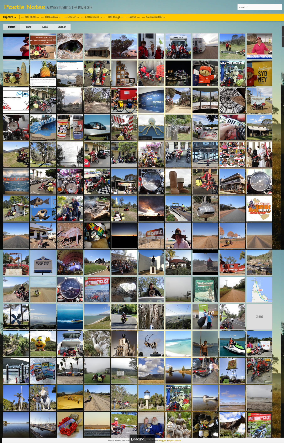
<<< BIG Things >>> (114, 17)
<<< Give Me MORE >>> (153, 17)
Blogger (162, 440)
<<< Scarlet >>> (71, 17)
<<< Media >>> (133, 17)
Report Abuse (174, 440)
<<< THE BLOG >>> (30, 17)
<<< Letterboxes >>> (91, 17)
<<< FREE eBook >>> (51, 17)
